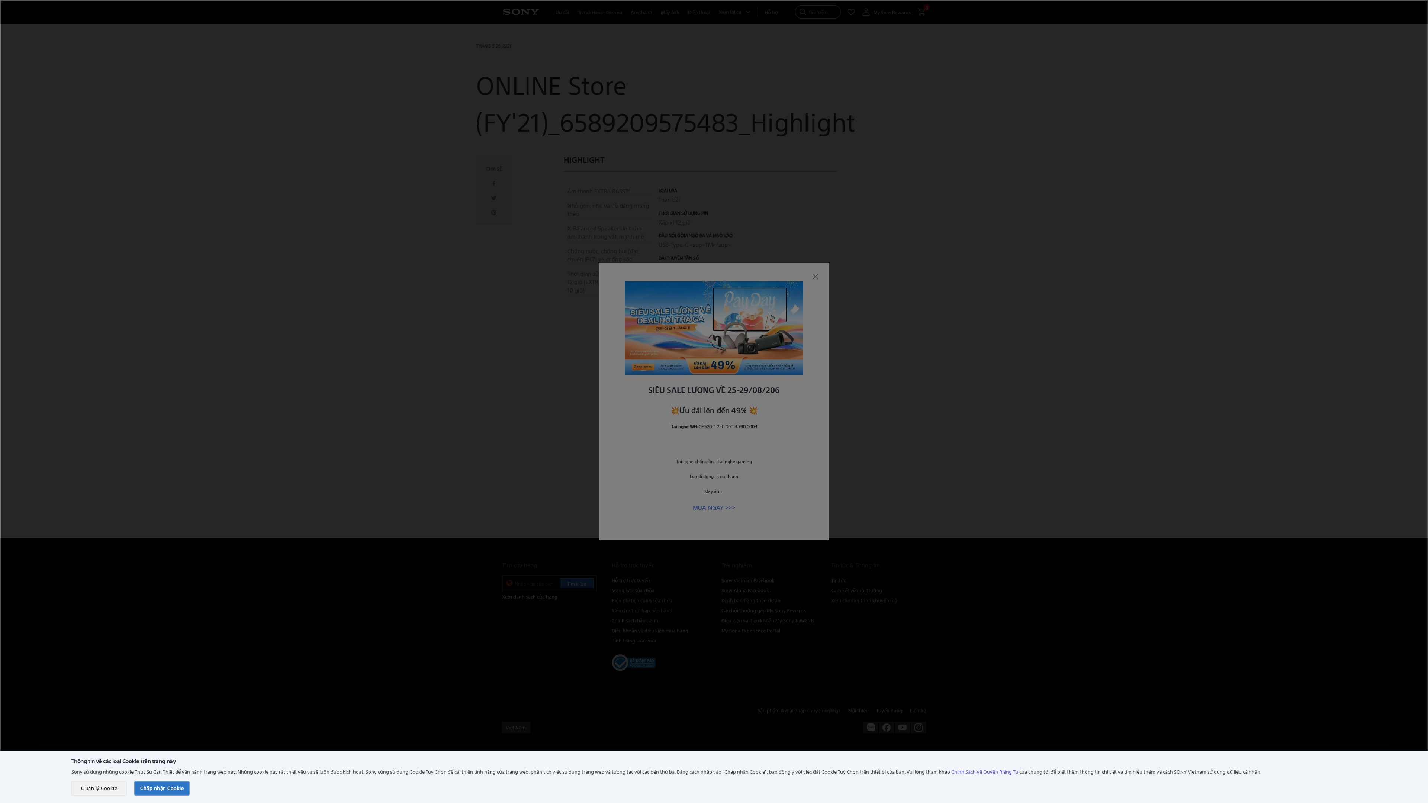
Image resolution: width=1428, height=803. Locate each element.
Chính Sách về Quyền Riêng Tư (984, 771)
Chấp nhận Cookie (162, 787)
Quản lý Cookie (99, 787)
